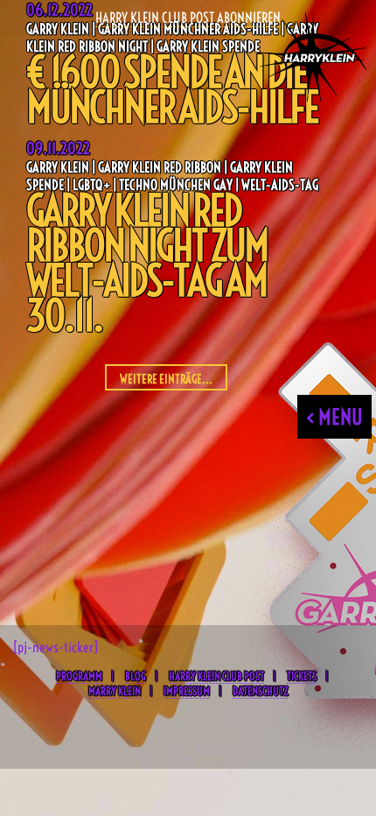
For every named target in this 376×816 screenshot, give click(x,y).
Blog (135, 676)
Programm (79, 676)
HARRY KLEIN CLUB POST (216, 676)
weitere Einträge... (166, 379)
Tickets (302, 676)
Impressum (187, 691)
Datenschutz (260, 691)
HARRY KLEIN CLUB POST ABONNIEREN (188, 17)
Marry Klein (114, 691)
